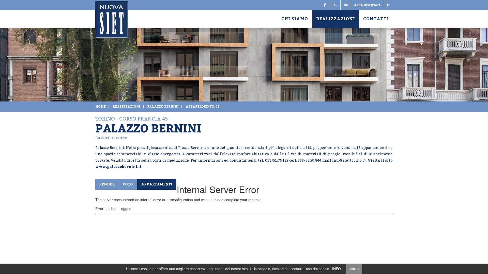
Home (100, 107)
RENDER (107, 184)
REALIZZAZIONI (335, 19)
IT (388, 5)
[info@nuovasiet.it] (346, 5)
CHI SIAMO (294, 19)
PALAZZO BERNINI (163, 107)
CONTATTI (376, 19)
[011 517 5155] (335, 5)
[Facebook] (325, 5)
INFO (336, 268)
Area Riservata (367, 5)
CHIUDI (354, 268)
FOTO (128, 184)
